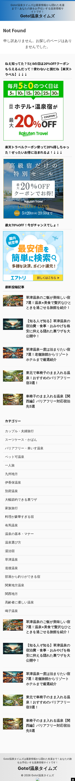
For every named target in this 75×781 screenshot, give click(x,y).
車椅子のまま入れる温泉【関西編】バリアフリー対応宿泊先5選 (48, 401)
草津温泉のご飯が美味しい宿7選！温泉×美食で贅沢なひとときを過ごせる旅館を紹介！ (48, 302)
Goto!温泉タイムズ (37, 16)
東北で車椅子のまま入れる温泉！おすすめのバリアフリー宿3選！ (48, 378)
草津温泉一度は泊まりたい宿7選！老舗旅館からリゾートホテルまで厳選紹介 (48, 354)
